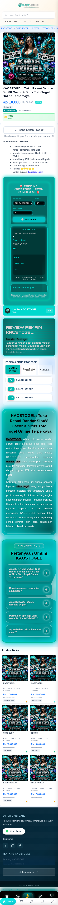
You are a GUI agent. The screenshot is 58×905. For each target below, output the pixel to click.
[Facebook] (5, 846)
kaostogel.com (35, 172)
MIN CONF (18, 209)
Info (49, 311)
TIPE (36, 199)
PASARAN (18, 199)
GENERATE (29, 220)
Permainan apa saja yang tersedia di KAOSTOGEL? (24, 617)
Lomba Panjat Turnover (29, 370)
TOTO (27, 21)
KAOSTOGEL (12, 21)
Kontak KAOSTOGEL (13, 864)
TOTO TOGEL (22, 28)
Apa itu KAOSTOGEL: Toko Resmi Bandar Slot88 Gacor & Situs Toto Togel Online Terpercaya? (24, 573)
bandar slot (13, 462)
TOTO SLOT (48, 28)
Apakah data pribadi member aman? (25, 631)
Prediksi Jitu (45, 370)
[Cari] (6, 15)
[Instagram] (12, 846)
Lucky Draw (13, 369)
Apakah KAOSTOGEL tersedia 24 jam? (21, 603)
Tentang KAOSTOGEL (14, 860)
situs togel (22, 486)
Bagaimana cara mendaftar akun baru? (24, 589)
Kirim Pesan (16, 832)
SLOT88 (40, 21)
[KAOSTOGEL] (29, 5)
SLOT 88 (35, 28)
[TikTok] (20, 846)
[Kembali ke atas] (51, 883)
